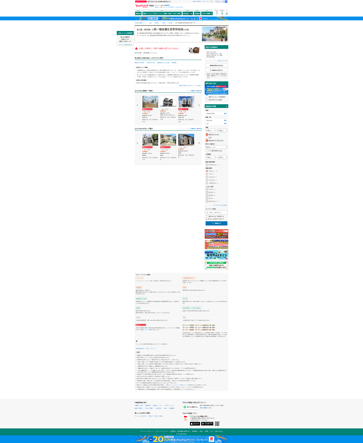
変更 (225, 113)
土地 (191, 13)
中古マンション (158, 13)
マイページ (218, 76)
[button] (137, 98)
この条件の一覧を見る (195, 91)
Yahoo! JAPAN (197, 1)
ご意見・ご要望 (203, 431)
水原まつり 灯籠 (220, 1)
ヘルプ (204, 1)
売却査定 (197, 13)
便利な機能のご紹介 (206, 408)
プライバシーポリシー (147, 431)
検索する (218, 223)
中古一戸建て (177, 13)
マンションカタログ (141, 416)
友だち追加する (192, 407)
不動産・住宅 (139, 405)
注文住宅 (185, 13)
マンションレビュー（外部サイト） (178, 385)
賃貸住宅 (138, 13)
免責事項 (194, 431)
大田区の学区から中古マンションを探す (190, 85)
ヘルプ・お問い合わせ (216, 431)
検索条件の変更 (211, 106)
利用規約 (173, 431)
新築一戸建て (168, 13)
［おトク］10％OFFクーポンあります (172, 7)
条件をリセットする (222, 60)
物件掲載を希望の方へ (184, 431)
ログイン (157, 7)
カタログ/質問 (206, 13)
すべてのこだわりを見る (220, 205)
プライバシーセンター (162, 431)
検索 (226, 1)
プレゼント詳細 (148, 329)
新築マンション (147, 13)
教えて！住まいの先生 (155, 416)
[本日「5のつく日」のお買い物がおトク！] (157, 1)
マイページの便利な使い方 (125, 44)
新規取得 (166, 5)
